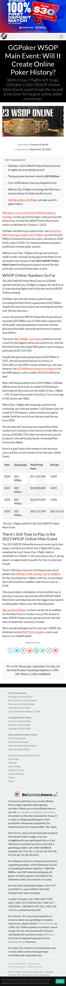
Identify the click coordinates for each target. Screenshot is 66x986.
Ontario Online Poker (19, 721)
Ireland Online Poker (19, 749)
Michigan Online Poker (20, 696)
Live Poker (13, 759)
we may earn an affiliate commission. (36, 812)
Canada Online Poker (19, 717)
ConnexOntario (45, 923)
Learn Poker (14, 766)
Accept (60, 981)
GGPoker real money (30, 339)
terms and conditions (17, 963)
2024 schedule (33, 632)
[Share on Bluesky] (17, 650)
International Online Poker (23, 734)
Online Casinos (16, 770)
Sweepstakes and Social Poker (24, 755)
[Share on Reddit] (30, 650)
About (11, 777)
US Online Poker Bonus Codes (24, 711)
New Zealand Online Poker (22, 745)
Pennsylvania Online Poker (22, 700)
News (11, 781)
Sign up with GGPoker (14, 610)
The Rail (12, 762)
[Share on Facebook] (23, 650)
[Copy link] (49, 650)
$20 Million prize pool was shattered (37, 368)
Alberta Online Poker (19, 724)
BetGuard (49, 934)
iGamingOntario (17, 941)
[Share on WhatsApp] (42, 650)
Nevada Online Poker (19, 707)
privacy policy (34, 963)
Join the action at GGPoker (22, 200)
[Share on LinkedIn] (36, 650)
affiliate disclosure (35, 966)
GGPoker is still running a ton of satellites (37, 574)
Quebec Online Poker (19, 728)
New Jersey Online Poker (21, 703)
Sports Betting (15, 773)
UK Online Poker (17, 738)
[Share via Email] (55, 650)
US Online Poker (17, 692)
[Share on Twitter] (10, 650)
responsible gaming (16, 966)
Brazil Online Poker (18, 741)
